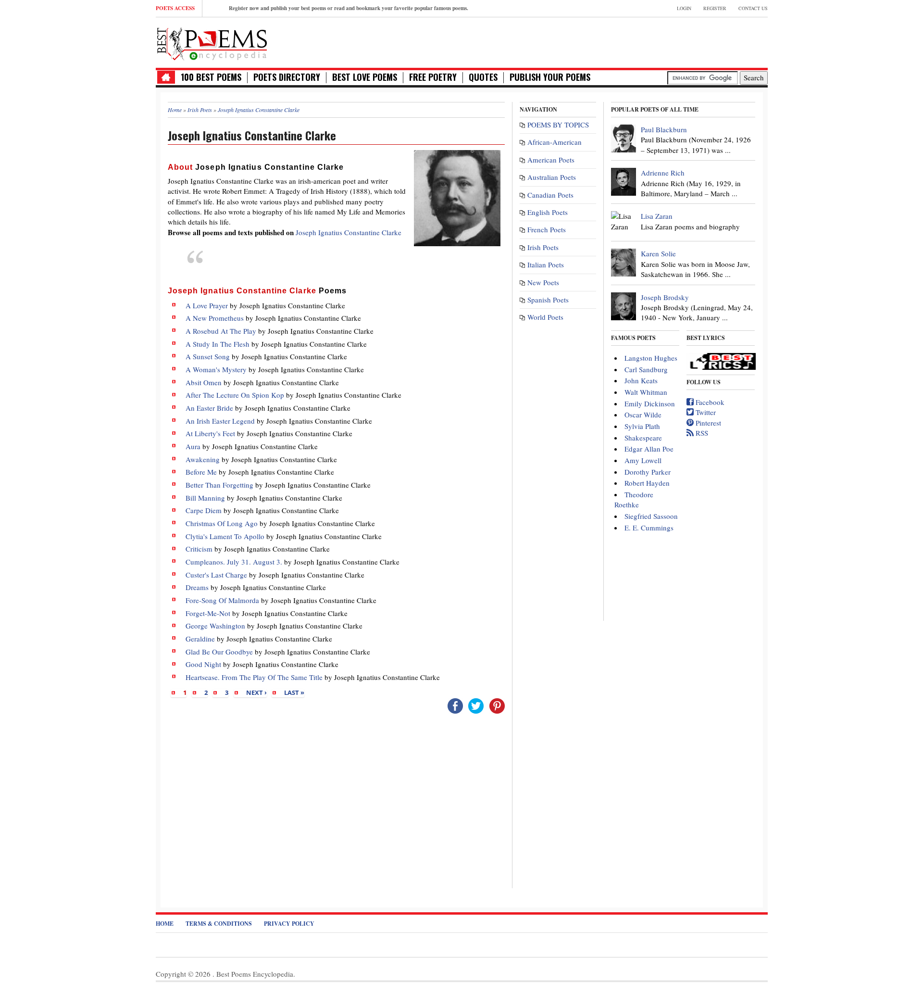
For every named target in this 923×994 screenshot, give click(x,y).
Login (684, 8)
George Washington (215, 625)
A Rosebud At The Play (221, 331)
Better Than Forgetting (219, 485)
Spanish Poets (548, 299)
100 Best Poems (211, 77)
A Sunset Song (208, 356)
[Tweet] (476, 705)
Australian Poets (551, 177)
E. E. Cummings (649, 527)
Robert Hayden (647, 483)
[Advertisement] (655, 41)
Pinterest (707, 423)
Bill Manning (205, 498)
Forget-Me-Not (208, 613)
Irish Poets (543, 247)
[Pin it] (497, 705)
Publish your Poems (550, 77)
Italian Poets (545, 264)
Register (714, 8)
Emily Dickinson (649, 403)
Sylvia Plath (642, 426)
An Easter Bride (209, 408)
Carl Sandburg (646, 369)
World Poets (545, 317)
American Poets (550, 159)
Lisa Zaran (657, 216)
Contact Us (753, 8)
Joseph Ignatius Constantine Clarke (348, 232)
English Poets (547, 212)
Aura (193, 446)
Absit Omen (204, 382)
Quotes (483, 77)
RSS (701, 433)
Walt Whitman (645, 392)
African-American (554, 142)
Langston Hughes (650, 358)
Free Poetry (433, 77)
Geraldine (200, 638)
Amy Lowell (642, 460)
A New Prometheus (215, 318)
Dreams (197, 587)
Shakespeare (643, 437)
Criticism (199, 549)
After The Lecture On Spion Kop (235, 395)
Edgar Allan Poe (649, 448)
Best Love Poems (364, 77)
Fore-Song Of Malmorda (222, 600)
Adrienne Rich (663, 172)
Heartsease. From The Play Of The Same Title (254, 677)
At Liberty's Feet (210, 433)
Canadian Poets (550, 195)
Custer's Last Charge (216, 574)
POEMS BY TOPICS (558, 124)
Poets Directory (286, 77)
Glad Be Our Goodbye (219, 651)
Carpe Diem (204, 510)
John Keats (641, 380)
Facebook (709, 402)
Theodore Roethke (633, 499)
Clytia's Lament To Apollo (225, 536)
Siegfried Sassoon (651, 516)
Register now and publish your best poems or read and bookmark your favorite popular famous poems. (348, 8)
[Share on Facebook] (455, 705)
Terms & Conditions (219, 923)
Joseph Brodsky (665, 297)
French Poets (546, 229)
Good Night (203, 664)
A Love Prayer (207, 305)
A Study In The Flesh (217, 344)
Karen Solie (658, 253)
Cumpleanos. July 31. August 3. (234, 561)
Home (165, 923)
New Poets (543, 282)
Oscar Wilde (642, 414)
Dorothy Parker (647, 472)
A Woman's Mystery (216, 369)
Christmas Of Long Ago (222, 523)
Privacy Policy (289, 923)
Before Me (201, 472)
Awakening (203, 459)
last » (294, 692)
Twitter (705, 412)
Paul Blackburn (664, 129)
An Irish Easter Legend (220, 421)
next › (256, 692)
